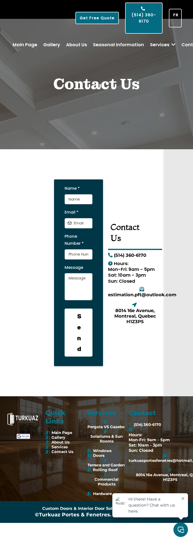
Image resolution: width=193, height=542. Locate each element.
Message (74, 267)
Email (71, 212)
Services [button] (160, 44)
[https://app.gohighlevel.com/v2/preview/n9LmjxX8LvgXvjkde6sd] (23, 436)
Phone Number (74, 240)
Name (72, 188)
